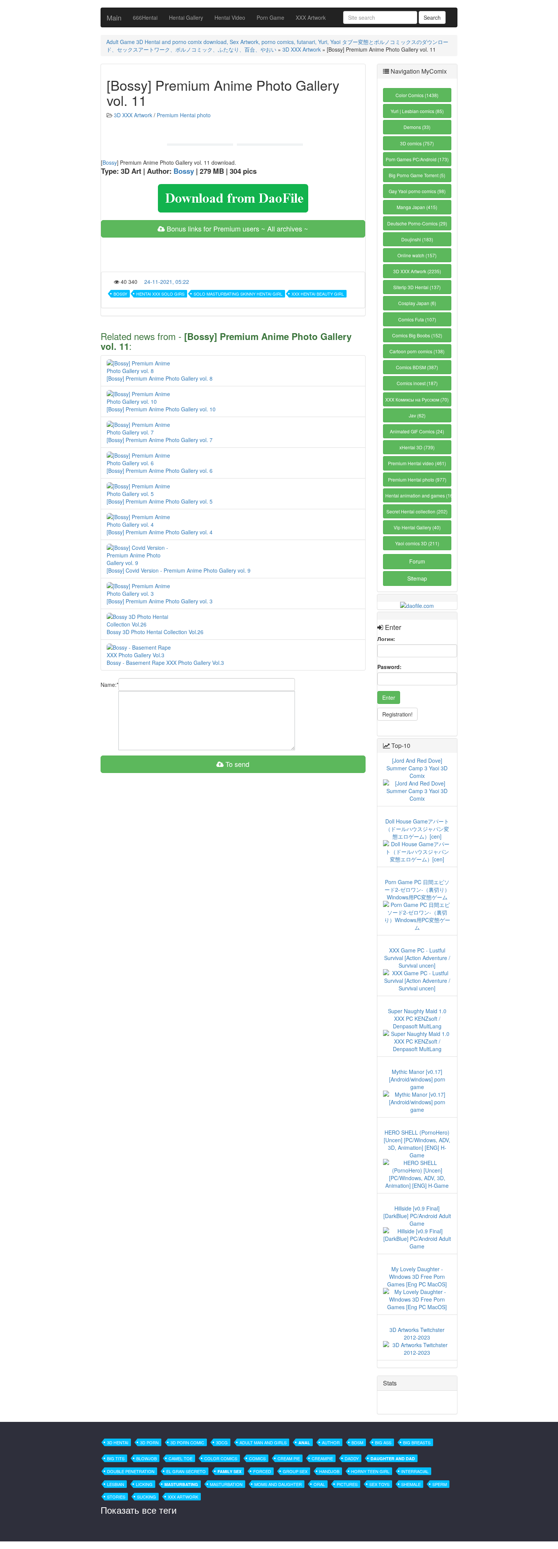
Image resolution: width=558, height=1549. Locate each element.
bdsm (357, 1442)
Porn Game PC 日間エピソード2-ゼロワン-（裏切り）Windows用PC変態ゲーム (417, 889)
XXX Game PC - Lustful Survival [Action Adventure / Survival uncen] (417, 957)
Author (331, 1442)
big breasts (416, 1442)
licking (144, 1484)
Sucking (146, 1497)
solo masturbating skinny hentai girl (238, 294)
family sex (229, 1471)
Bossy (109, 162)
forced (262, 1471)
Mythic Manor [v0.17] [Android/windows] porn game (417, 1079)
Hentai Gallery (186, 17)
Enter (388, 697)
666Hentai (145, 17)
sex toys (379, 1484)
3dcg (222, 1442)
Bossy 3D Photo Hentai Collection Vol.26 (155, 632)
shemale (411, 1484)
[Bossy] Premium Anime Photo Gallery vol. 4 (160, 532)
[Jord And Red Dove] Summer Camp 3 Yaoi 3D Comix (417, 768)
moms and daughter (278, 1484)
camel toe (180, 1458)
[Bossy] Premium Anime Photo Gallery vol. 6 (160, 470)
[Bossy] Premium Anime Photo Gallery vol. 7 (160, 440)
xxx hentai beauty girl (318, 294)
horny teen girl (370, 1471)
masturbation (226, 1484)
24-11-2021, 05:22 (166, 281)
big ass (383, 1442)
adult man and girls (263, 1442)
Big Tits (116, 1458)
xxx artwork (183, 1497)
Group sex (295, 1471)
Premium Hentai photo (184, 115)
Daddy (352, 1458)
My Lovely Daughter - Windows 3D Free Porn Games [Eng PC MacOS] (417, 1276)
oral (319, 1484)
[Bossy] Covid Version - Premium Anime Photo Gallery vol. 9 (179, 570)
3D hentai (117, 1442)
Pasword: (389, 667)
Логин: (386, 638)
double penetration (130, 1471)
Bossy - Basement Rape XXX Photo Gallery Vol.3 (165, 662)
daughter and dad (392, 1458)
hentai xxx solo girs (160, 294)
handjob (329, 1471)
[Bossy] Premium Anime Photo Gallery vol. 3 (160, 601)
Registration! (397, 714)
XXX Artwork (311, 17)
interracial (415, 1471)
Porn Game (270, 17)
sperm (439, 1484)
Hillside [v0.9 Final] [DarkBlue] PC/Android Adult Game (417, 1215)
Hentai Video (229, 17)
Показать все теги (139, 1509)
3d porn (149, 1442)
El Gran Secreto (186, 1471)
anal (304, 1442)
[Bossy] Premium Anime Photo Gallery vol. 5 (160, 501)
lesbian (115, 1484)
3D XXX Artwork (301, 49)
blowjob (146, 1458)
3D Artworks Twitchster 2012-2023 (417, 1333)
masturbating (181, 1484)
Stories (116, 1497)
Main (114, 17)
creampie (322, 1458)
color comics (220, 1458)
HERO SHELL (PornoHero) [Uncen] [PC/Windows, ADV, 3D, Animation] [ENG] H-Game (417, 1144)
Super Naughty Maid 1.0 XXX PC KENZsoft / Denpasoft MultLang (417, 1018)
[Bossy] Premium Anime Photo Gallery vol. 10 (161, 409)
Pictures (347, 1484)
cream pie (288, 1458)
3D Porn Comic (187, 1442)
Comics (257, 1458)
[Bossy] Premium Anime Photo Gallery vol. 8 (160, 378)
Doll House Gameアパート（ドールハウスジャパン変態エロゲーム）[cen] (417, 828)
